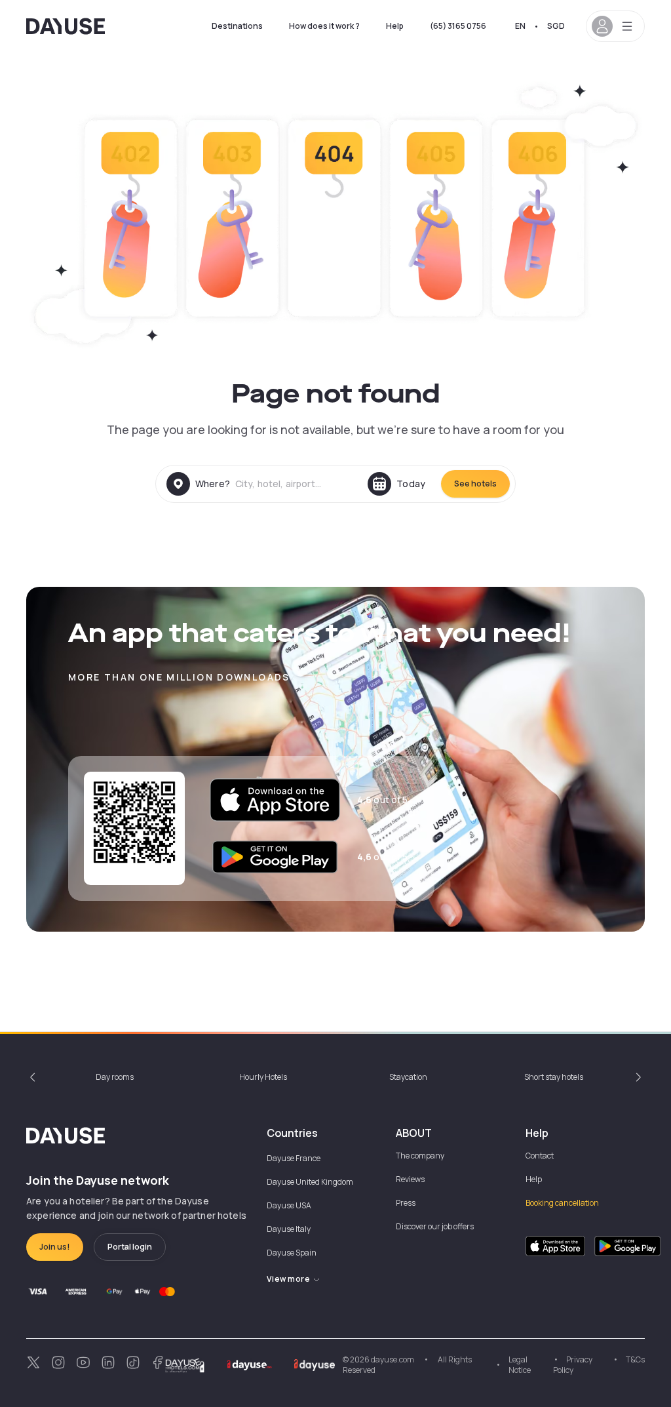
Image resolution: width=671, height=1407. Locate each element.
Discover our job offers (435, 1226)
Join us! (54, 1246)
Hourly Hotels (263, 1076)
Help (395, 25)
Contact (540, 1155)
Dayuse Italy (289, 1229)
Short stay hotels (553, 1076)
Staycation (408, 1076)
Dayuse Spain (291, 1252)
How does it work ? (324, 25)
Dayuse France (293, 1158)
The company (420, 1155)
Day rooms (115, 1076)
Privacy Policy (572, 1365)
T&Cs (635, 1359)
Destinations (237, 25)
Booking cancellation (562, 1202)
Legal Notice (519, 1365)
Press (405, 1202)
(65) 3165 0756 (458, 25)
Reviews (410, 1179)
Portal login (129, 1246)
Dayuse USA (289, 1205)
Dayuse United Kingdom (310, 1181)
